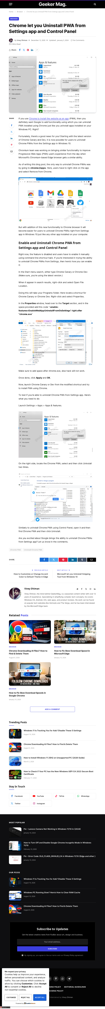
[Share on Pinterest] (28, 50)
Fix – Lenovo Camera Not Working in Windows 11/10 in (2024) (52, 829)
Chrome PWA (15, 550)
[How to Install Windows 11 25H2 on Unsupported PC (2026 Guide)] (15, 761)
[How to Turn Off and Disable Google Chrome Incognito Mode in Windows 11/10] (15, 846)
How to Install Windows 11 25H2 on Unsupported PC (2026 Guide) (54, 758)
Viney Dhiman (22, 40)
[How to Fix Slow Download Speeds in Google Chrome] (30, 674)
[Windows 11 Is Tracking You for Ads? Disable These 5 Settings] (15, 734)
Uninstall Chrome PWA (33, 550)
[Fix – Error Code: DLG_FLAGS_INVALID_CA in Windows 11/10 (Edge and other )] (15, 859)
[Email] (11, 151)
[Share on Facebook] (20, 50)
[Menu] (10, 4)
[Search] (94, 4)
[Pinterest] (11, 144)
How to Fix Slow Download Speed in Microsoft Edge (72, 652)
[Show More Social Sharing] (37, 50)
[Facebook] (11, 125)
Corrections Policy (51, 987)
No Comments (78, 40)
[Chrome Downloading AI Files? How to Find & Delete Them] (30, 632)
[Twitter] (11, 131)
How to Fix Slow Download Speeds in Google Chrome (27, 694)
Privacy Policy (69, 955)
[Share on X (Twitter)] (24, 50)
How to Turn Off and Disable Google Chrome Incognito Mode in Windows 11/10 (57, 844)
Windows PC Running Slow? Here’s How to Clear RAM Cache (52, 892)
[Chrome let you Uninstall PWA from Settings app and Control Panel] (52, 84)
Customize (11, 997)
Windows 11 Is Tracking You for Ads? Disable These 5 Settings (52, 730)
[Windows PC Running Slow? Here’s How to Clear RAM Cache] (15, 896)
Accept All (40, 997)
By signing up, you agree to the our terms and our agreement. (53, 955)
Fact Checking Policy (52, 991)
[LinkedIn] (11, 138)
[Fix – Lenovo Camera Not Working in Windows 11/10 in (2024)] (15, 832)
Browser (14, 19)
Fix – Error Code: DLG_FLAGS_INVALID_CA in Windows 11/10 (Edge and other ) (59, 856)
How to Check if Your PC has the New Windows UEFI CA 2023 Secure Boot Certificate (58, 772)
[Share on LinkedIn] (32, 50)
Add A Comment (52, 709)
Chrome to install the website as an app (49, 118)
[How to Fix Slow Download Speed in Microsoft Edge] (75, 632)
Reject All (25, 997)
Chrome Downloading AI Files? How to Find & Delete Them (28, 652)
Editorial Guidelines (75, 987)
